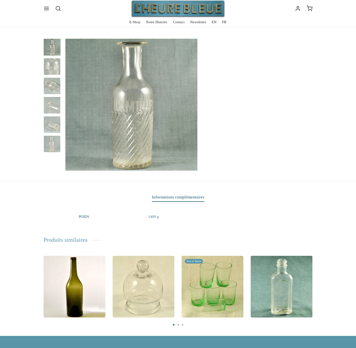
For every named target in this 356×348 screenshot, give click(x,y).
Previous (70, 105)
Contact (179, 22)
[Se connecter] (298, 8)
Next (192, 105)
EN (214, 22)
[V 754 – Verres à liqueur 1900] (212, 287)
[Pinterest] (243, 148)
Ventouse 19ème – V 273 (139, 296)
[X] (236, 148)
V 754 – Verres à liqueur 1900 (212, 296)
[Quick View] (97, 263)
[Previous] (42, 280)
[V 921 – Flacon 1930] (281, 287)
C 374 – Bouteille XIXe (69, 296)
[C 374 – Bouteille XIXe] (74, 287)
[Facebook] (228, 148)
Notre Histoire (156, 22)
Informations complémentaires (178, 197)
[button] (64, 311)
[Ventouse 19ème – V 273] (143, 287)
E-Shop (134, 22)
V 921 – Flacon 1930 (274, 296)
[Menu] (46, 8)
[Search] (58, 8)
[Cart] (309, 8)
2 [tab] (178, 324)
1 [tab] (174, 325)
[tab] (178, 197)
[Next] (314, 280)
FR (224, 22)
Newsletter (198, 22)
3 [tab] (182, 324)
